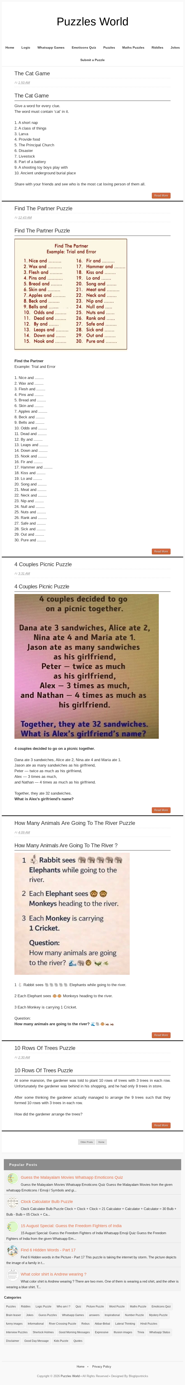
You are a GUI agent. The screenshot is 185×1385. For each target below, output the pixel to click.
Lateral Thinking (125, 1323)
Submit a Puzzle (92, 60)
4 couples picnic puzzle (43, 564)
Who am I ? (63, 1306)
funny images (14, 1323)
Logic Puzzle (43, 1306)
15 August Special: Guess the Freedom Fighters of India (71, 1226)
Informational (36, 1323)
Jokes (175, 47)
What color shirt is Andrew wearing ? (53, 1274)
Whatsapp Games (51, 47)
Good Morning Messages (74, 1332)
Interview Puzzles (17, 1332)
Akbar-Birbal (102, 1323)
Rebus (85, 1323)
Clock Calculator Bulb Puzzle (47, 1201)
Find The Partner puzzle (43, 208)
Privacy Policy (101, 1366)
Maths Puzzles (133, 47)
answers (94, 1315)
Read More (161, 195)
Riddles (157, 47)
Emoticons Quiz (84, 47)
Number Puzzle (134, 1315)
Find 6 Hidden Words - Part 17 (48, 1250)
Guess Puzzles (48, 1315)
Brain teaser (13, 1315)
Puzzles (109, 47)
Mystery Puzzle (158, 1315)
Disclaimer (12, 1340)
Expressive (102, 1332)
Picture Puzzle (95, 1306)
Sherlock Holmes (43, 1332)
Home (9, 47)
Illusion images (123, 1332)
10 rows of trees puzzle (44, 1048)
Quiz (78, 1306)
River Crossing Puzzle (62, 1323)
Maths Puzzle (138, 1306)
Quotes (78, 1340)
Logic (25, 47)
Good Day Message (36, 1340)
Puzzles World (70, 1376)
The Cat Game (32, 73)
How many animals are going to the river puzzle (74, 823)
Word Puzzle (117, 1306)
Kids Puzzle (61, 1340)
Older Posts (87, 1142)
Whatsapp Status (159, 1332)
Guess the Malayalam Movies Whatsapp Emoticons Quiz (72, 1177)
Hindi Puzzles (148, 1323)
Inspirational (112, 1315)
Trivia (140, 1332)
